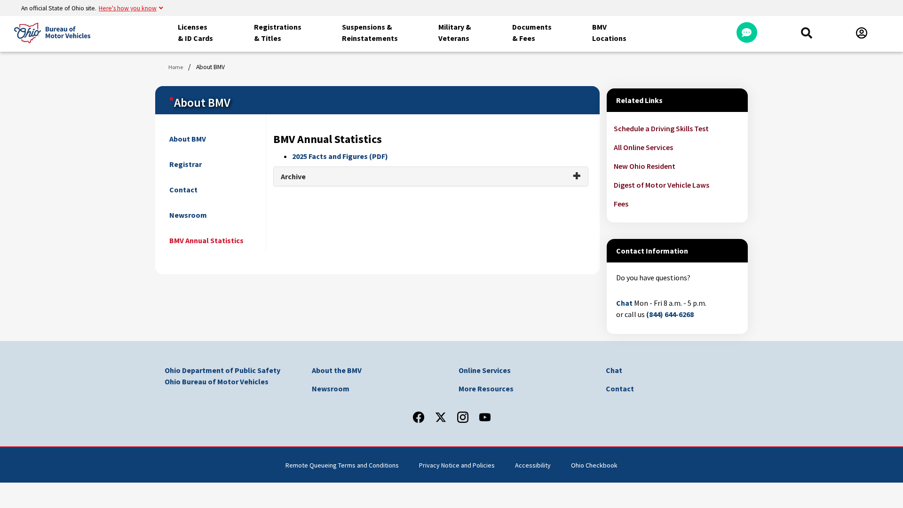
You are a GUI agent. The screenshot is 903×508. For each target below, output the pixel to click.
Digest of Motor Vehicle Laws (661, 185)
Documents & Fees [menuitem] (532, 32)
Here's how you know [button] (128, 8)
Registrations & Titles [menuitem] (277, 32)
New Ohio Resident (644, 166)
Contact (183, 189)
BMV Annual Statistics (206, 240)
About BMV (187, 138)
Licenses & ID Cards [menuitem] (195, 32)
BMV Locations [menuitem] (609, 32)
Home (175, 67)
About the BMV (337, 370)
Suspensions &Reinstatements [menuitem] (370, 32)
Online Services (485, 370)
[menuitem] (806, 33)
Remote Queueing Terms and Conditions (342, 465)
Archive (293, 176)
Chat (624, 303)
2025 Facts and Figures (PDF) (340, 156)
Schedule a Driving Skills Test (661, 128)
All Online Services (643, 147)
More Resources (486, 388)
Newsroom (188, 215)
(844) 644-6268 (670, 314)
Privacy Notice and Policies (457, 465)
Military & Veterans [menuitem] (454, 32)
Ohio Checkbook (594, 465)
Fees (621, 203)
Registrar (185, 164)
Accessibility (533, 465)
